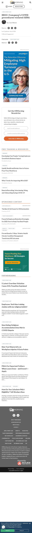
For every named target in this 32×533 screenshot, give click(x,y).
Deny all (22, 530)
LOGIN (10, 6)
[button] (3, 527)
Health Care (8, 443)
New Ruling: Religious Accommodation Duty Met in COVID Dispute (13, 327)
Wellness (15, 386)
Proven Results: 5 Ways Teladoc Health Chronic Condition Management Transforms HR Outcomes (15, 235)
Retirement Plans (18, 443)
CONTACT (16, 427)
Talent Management (7, 433)
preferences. (26, 523)
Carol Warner (13, 22)
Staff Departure (9, 440)
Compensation (6, 438)
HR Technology (9, 435)
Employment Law (6, 11)
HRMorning (16, 2)
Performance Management (23, 433)
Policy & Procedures (17, 438)
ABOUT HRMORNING (16, 419)
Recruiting (25, 430)
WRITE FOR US (16, 424)
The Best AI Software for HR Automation (15, 209)
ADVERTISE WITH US (16, 422)
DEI (26, 443)
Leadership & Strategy (21, 435)
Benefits (18, 430)
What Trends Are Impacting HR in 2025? (15, 181)
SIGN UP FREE (19, 6)
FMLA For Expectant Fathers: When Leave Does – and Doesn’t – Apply (15, 368)
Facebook (13, 415)
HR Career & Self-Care (21, 440)
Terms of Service (20, 468)
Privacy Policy (11, 468)
